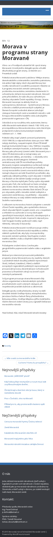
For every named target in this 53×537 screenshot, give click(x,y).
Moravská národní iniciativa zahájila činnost (24, 444)
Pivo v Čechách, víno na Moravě (18, 398)
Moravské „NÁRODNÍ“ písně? (17, 376)
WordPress (17, 534)
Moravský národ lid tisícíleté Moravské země (27, 532)
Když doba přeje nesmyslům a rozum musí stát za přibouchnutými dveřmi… (25, 383)
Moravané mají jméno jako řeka (18, 438)
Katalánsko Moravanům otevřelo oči (20, 433)
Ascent (27, 534)
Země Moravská (11, 427)
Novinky (7, 346)
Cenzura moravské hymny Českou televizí (23, 421)
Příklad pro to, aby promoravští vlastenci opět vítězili (24, 405)
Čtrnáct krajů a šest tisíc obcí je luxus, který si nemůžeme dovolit (24, 391)
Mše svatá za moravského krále (19, 358)
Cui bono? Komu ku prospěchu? (33, 362)
